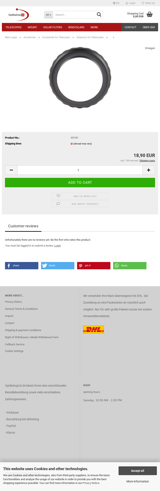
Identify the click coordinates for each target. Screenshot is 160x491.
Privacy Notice (90, 483)
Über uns (149, 27)
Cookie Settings (14, 351)
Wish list (149, 3)
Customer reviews (23, 226)
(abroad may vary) (82, 143)
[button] (116, 3)
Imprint (9, 316)
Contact (130, 27)
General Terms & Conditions (21, 308)
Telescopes (13, 27)
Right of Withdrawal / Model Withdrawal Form (31, 337)
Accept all (137, 470)
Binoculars (76, 27)
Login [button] (131, 3)
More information (137, 481)
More (94, 27)
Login (57, 245)
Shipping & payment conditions (23, 330)
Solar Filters (52, 27)
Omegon (150, 48)
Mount (32, 27)
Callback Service (15, 344)
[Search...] (99, 15)
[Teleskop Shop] (21, 14)
